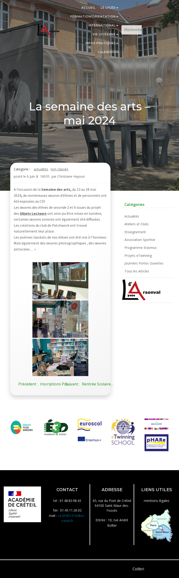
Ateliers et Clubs (136, 224)
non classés (59, 169)
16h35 (44, 176)
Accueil (88, 7)
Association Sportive (139, 239)
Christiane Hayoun (71, 176)
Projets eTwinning (138, 255)
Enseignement (135, 232)
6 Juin (31, 176)
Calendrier (108, 52)
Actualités (41, 169)
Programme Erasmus (140, 247)
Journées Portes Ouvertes (143, 263)
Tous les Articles (136, 271)
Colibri (138, 568)
